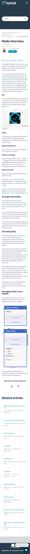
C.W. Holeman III (14, 49)
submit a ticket (18, 179)
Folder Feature (8, 459)
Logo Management (9, 484)
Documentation (7, 34)
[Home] (9, 3)
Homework (7, 471)
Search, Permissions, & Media (14, 60)
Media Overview (9, 497)
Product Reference (8, 36)
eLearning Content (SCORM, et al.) (14, 420)
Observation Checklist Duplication (14, 510)
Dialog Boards (6, 193)
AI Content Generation (18, 203)
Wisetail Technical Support (10, 33)
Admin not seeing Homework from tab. (14, 407)
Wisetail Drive (6, 80)
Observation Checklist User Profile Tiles (14, 523)
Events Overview (9, 433)
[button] (26, 2)
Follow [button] (12, 51)
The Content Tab (22, 36)
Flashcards (7, 446)
